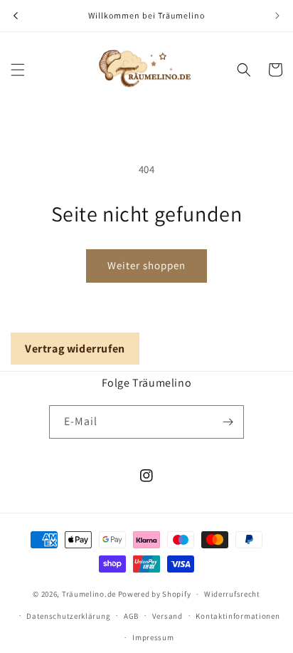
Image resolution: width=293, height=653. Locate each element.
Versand (167, 616)
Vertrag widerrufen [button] (75, 348)
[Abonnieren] (227, 422)
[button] (17, 69)
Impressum (153, 637)
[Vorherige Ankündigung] (15, 15)
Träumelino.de (89, 594)
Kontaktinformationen (237, 616)
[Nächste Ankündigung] (277, 15)
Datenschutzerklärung (68, 616)
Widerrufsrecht (232, 594)
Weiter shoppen (146, 265)
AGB (131, 616)
